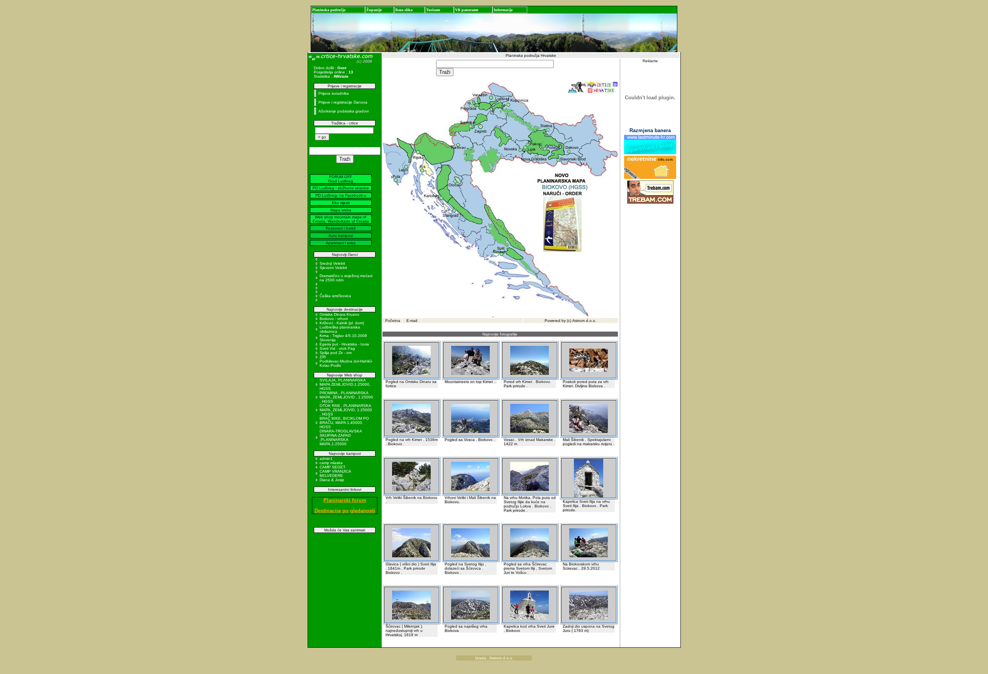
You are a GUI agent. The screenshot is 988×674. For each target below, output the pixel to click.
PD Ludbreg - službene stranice (341, 188)
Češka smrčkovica (335, 296)
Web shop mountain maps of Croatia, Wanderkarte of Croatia (341, 219)
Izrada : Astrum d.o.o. (494, 658)
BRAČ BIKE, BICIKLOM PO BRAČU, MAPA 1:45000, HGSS (344, 422)
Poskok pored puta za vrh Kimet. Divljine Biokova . (586, 384)
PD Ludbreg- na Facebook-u (340, 195)
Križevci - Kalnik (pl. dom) (342, 323)
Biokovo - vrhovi (334, 319)
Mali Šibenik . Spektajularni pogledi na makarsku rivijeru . (588, 441)
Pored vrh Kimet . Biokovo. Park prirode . (527, 384)
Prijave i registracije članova (342, 102)
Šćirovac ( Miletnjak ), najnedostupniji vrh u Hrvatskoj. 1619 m (404, 630)
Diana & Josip (332, 480)
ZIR (323, 357)
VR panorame (466, 10)
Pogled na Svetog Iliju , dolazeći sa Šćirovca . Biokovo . (465, 568)
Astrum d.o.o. (584, 320)
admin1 (326, 458)
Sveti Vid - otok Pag (337, 348)
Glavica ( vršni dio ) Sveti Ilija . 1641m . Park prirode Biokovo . (411, 568)
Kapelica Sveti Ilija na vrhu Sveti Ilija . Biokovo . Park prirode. (586, 505)
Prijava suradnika (333, 93)
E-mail (411, 320)
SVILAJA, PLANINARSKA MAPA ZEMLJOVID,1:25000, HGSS (345, 384)
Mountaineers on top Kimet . (470, 382)
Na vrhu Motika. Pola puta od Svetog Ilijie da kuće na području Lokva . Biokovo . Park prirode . (530, 503)
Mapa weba (340, 210)
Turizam (433, 10)
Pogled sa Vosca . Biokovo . (470, 439)
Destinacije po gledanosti (345, 511)
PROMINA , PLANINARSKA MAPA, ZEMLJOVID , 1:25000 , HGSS (346, 397)
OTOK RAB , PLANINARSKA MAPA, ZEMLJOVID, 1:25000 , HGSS (346, 409)
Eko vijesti (341, 203)
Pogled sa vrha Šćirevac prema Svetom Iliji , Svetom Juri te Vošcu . (528, 568)
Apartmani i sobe (341, 243)
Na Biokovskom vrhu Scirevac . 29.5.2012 (581, 566)
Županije (374, 10)
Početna (392, 320)
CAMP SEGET (332, 467)
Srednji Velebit (332, 263)
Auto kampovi (340, 235)
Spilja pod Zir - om (336, 353)
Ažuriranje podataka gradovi (343, 111)
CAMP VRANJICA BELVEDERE (335, 473)
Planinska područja (328, 10)
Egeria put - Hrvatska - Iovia (344, 344)
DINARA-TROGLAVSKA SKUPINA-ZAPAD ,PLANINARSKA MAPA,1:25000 (341, 437)
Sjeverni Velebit (333, 268)
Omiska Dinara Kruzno (339, 314)
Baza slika (404, 10)
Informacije (503, 10)
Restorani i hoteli (340, 228)
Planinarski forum (344, 500)
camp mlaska (331, 463)
